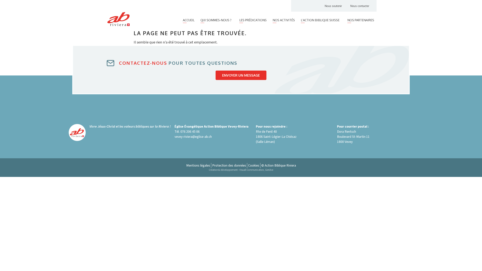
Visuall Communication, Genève (256, 170)
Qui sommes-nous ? (216, 20)
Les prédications (253, 20)
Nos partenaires (360, 20)
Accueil (188, 20)
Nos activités (284, 20)
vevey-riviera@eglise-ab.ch (193, 136)
